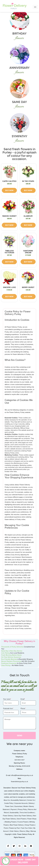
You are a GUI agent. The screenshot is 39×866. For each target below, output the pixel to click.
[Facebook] (8, 846)
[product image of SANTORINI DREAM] (28, 241)
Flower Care (9, 806)
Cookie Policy (8, 803)
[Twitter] (14, 846)
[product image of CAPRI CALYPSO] (9, 171)
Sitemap (33, 831)
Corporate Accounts (20, 803)
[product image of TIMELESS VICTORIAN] (9, 241)
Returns (22, 831)
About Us (7, 800)
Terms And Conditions (27, 812)
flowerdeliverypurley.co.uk (19, 781)
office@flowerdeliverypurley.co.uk (22, 775)
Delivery (31, 803)
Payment (14, 809)
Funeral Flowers (23, 822)
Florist (6, 828)
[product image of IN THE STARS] (28, 171)
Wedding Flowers (10, 822)
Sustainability (14, 812)
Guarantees (18, 806)
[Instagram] (19, 846)
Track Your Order (26, 828)
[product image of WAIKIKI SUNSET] (9, 206)
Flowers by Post (14, 828)
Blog (27, 831)
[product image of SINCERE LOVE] (9, 278)
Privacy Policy (22, 809)
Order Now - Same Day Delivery (23, 861)
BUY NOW (9, 190)
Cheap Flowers (30, 825)
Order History (14, 831)
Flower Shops (31, 819)
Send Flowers (21, 819)
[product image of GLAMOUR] (28, 206)
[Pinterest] (31, 846)
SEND (19, 735)
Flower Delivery (8, 816)
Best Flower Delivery (17, 825)
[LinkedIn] (25, 846)
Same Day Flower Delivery (23, 816)
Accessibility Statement (18, 800)
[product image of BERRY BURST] (28, 278)
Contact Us (31, 800)
